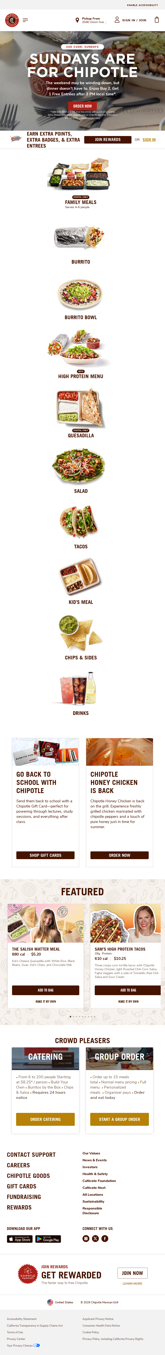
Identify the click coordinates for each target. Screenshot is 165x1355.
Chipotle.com (79, 114)
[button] (70, 1016)
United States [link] (64, 1302)
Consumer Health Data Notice (101, 1326)
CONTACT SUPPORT (31, 1154)
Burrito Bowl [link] (81, 317)
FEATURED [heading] (82, 891)
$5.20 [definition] (36, 954)
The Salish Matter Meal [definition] (36, 949)
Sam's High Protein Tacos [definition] (120, 949)
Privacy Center (16, 1339)
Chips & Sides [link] (81, 657)
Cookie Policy (90, 1332)
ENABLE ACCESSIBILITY (142, 5)
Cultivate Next (93, 1187)
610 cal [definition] (101, 958)
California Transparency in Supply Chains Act (35, 1326)
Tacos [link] (81, 546)
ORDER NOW (82, 106)
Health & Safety (95, 1174)
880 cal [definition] (18, 954)
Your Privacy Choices (20, 1346)
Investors (90, 1167)
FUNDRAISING (24, 1196)
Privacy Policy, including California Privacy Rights (112, 1339)
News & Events (94, 1160)
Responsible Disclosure (92, 1211)
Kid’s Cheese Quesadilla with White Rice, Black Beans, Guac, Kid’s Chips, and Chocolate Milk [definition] (44, 963)
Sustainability (93, 1201)
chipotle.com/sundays (89, 117)
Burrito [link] (81, 262)
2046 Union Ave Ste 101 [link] (94, 22)
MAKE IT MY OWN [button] (46, 1001)
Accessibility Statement (22, 1319)
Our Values (91, 1153)
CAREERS (18, 1165)
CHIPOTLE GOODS (28, 1175)
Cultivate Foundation (99, 1181)
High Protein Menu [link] (80, 376)
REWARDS (19, 1207)
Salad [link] (81, 491)
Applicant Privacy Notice (97, 1319)
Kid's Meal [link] (81, 602)
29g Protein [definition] (103, 953)
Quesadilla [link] (81, 435)
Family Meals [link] (80, 202)
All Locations (92, 1194)
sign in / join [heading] (134, 20)
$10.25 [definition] (120, 958)
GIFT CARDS (22, 1186)
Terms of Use (15, 1332)
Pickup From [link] (91, 19)
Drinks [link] (81, 713)
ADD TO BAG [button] (45, 990)
